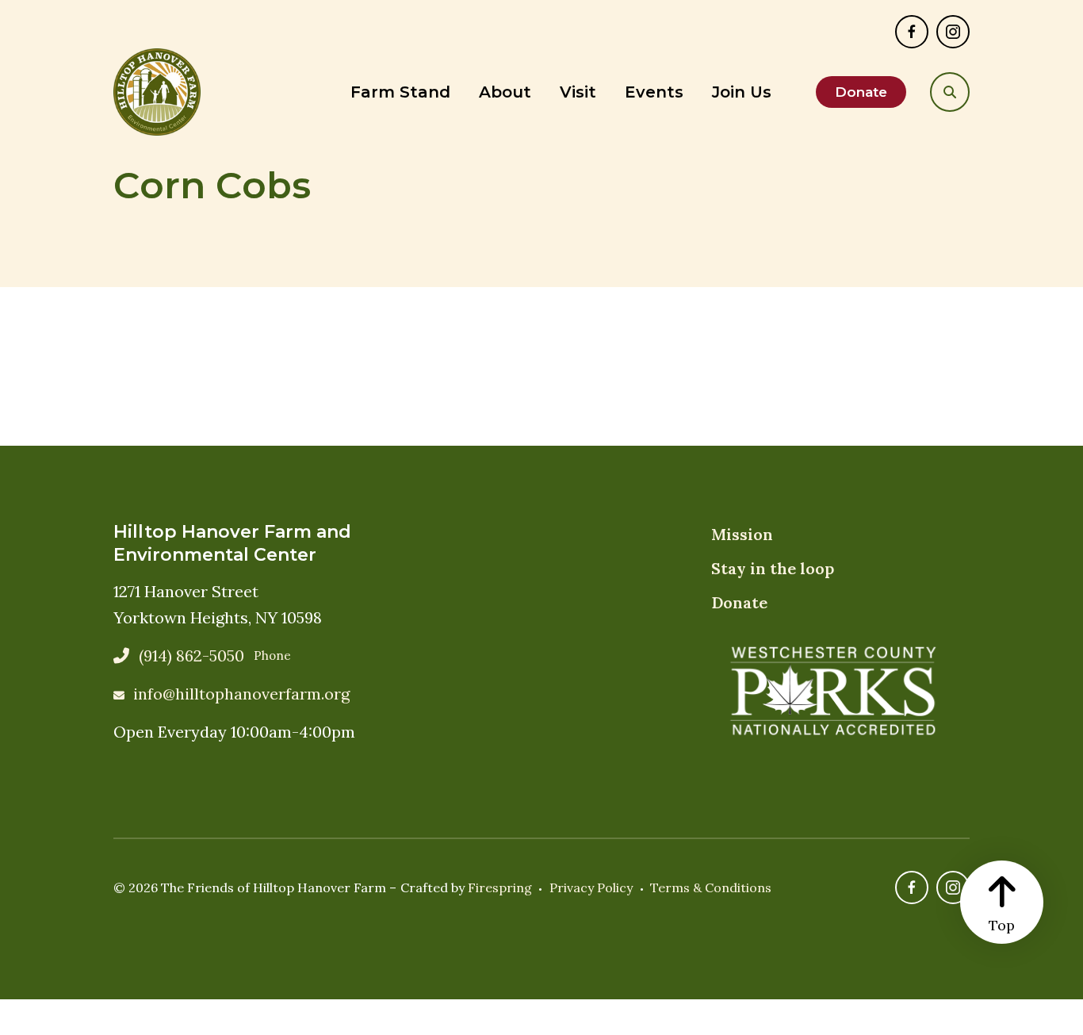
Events (654, 92)
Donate (861, 92)
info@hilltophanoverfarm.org (241, 693)
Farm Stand (400, 92)
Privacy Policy (591, 887)
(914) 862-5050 (191, 655)
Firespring (500, 887)
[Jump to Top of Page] (1001, 902)
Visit (578, 92)
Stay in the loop (772, 568)
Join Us (741, 92)
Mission (742, 534)
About (505, 92)
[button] (950, 92)
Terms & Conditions (710, 887)
